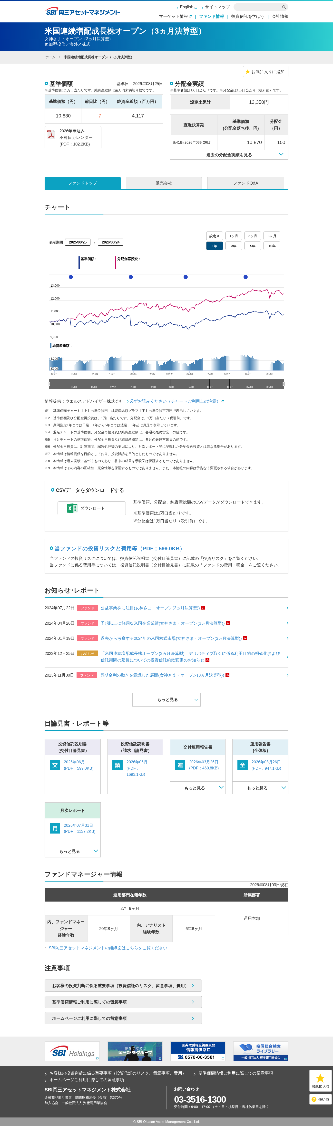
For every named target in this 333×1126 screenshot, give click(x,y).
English (186, 7)
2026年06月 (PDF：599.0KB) (78, 765)
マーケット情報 (173, 16)
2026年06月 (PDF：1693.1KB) (137, 768)
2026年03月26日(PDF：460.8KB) (204, 765)
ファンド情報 (211, 16)
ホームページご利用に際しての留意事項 (86, 1079)
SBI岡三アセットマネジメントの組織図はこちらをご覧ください (108, 948)
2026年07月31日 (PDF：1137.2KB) (79, 828)
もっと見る (194, 788)
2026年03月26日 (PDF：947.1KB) (266, 765)
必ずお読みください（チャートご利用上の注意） (175, 401)
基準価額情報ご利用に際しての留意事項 (235, 1073)
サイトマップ (217, 7)
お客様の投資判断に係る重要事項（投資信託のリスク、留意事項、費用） (117, 1073)
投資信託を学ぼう (247, 16)
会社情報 (280, 16)
